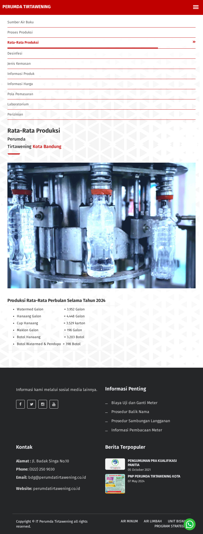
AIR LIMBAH (153, 521)
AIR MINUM (129, 521)
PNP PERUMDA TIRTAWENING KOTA (154, 476)
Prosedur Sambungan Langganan (140, 420)
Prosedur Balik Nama (130, 411)
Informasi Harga (20, 84)
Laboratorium (18, 104)
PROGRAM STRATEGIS (170, 526)
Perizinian (15, 114)
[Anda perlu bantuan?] (190, 524)
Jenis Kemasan (19, 63)
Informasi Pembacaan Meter (136, 430)
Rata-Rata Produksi (23, 42)
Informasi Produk (20, 74)
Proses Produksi (20, 32)
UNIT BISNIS (177, 521)
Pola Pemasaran (20, 94)
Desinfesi (14, 53)
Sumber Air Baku (20, 22)
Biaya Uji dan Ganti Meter (134, 402)
